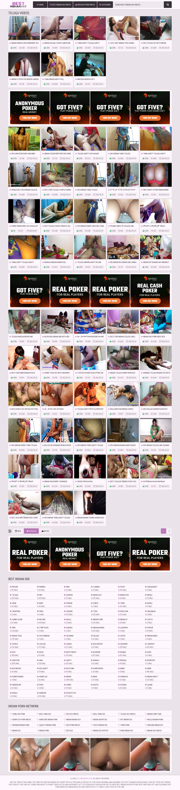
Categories (106, 4)
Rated (46, 531)
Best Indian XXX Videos (61, 4)
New (19, 531)
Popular (32, 531)
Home (41, 4)
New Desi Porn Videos (86, 4)
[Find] (168, 4)
